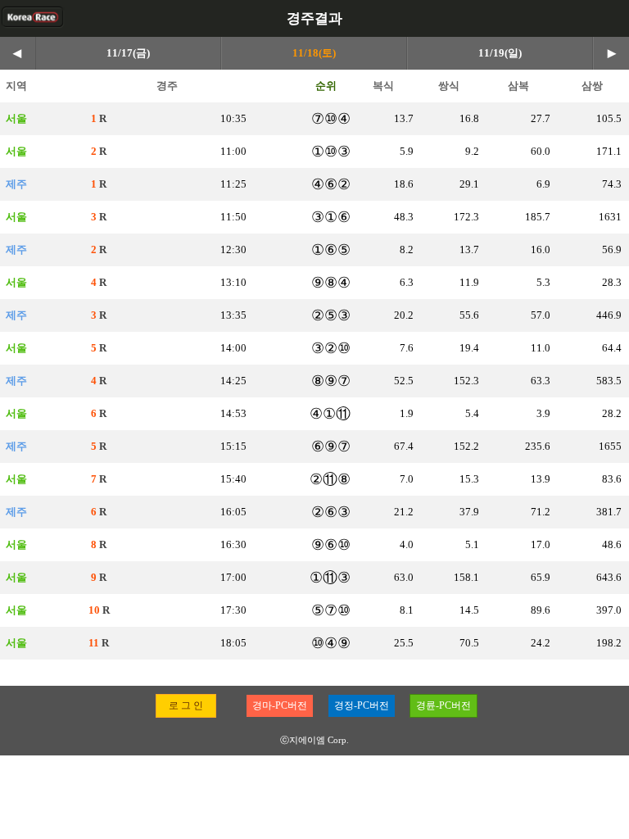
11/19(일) (500, 53)
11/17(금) (128, 53)
